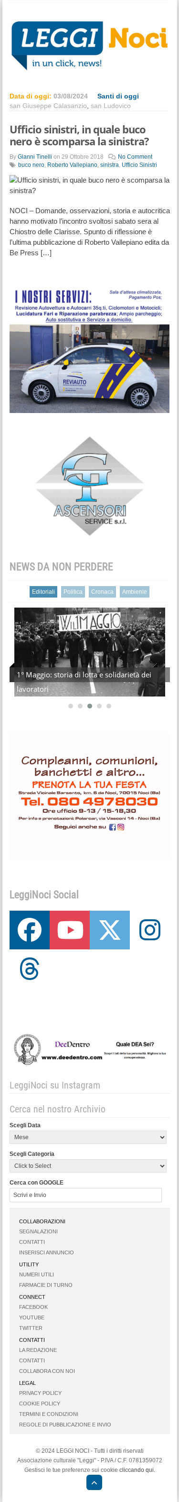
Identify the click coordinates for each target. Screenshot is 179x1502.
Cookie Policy (39, 1403)
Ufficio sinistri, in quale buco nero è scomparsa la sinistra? (79, 135)
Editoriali (43, 591)
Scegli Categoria (32, 1154)
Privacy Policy (40, 1393)
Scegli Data (25, 1125)
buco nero (31, 165)
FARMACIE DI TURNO (46, 1285)
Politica (73, 591)
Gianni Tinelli (35, 156)
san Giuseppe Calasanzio (48, 105)
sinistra (109, 165)
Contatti (32, 1242)
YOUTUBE (31, 1317)
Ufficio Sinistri (139, 165)
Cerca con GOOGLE (36, 1183)
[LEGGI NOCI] (89, 1483)
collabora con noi (47, 1371)
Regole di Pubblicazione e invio (65, 1424)
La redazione (38, 1350)
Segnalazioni (38, 1231)
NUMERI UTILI (36, 1274)
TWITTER (30, 1328)
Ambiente (134, 591)
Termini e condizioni (48, 1414)
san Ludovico (111, 105)
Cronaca (102, 591)
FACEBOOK (33, 1307)
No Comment (135, 156)
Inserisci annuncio (46, 1252)
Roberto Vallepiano (72, 165)
